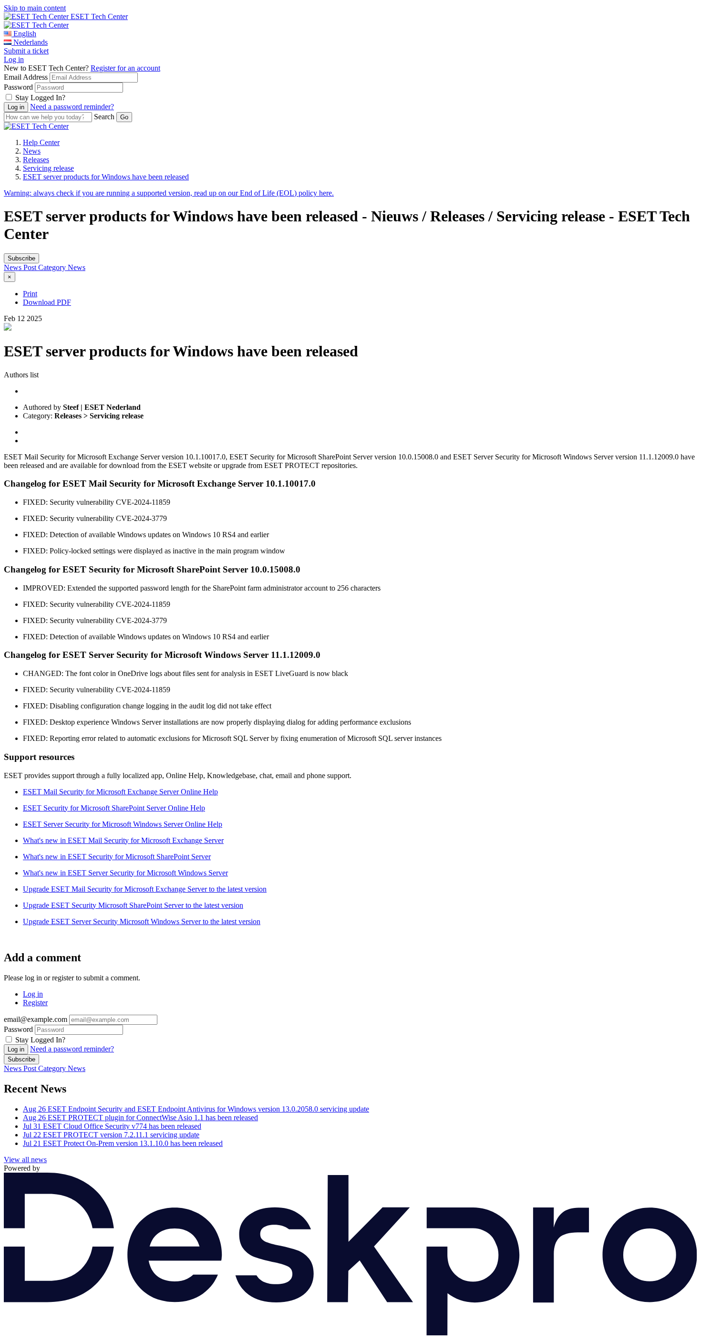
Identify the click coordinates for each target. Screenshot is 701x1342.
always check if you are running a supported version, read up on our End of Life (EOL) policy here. (169, 193)
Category (53, 267)
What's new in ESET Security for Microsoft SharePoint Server (117, 857)
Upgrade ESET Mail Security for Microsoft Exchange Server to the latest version (145, 889)
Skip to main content (35, 8)
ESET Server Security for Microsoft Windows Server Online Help (122, 824)
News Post (21, 267)
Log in (14, 59)
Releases (36, 160)
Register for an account (125, 68)
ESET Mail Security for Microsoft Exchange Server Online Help (120, 792)
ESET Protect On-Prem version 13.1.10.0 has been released (123, 1143)
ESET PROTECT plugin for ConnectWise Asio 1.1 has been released (140, 1117)
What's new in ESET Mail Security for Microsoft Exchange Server (123, 840)
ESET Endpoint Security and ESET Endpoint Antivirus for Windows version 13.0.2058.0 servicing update (196, 1109)
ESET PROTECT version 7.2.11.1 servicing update (111, 1135)
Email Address (26, 77)
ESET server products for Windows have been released (106, 177)
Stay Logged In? (40, 98)
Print (30, 294)
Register (35, 1003)
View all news (25, 1159)
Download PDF (47, 302)
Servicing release (48, 168)
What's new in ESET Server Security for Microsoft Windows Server (125, 873)
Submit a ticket (26, 51)
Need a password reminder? (72, 107)
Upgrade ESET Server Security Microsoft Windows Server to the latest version (141, 921)
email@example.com (35, 1019)
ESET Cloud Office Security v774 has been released (112, 1126)
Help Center (41, 142)
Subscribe (21, 258)
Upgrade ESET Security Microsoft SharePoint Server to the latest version (133, 905)
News (32, 151)
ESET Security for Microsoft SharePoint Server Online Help (114, 808)
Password (18, 87)
